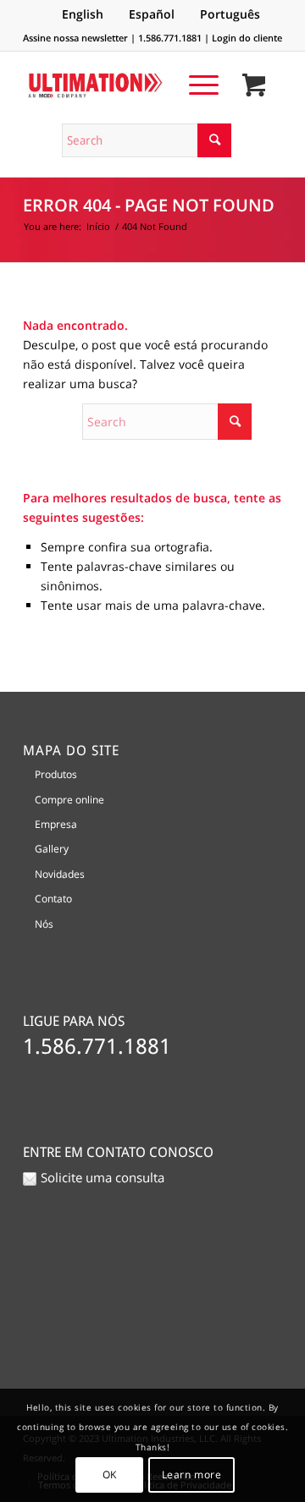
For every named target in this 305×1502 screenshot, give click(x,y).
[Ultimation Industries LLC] (126, 85)
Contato (53, 898)
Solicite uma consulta (102, 1177)
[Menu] (195, 84)
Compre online (69, 799)
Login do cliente (247, 37)
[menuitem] (195, 84)
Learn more (192, 1474)
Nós (44, 924)
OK (110, 1474)
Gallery (52, 848)
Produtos (56, 774)
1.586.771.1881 (170, 37)
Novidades (60, 874)
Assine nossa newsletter (75, 37)
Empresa (56, 824)
